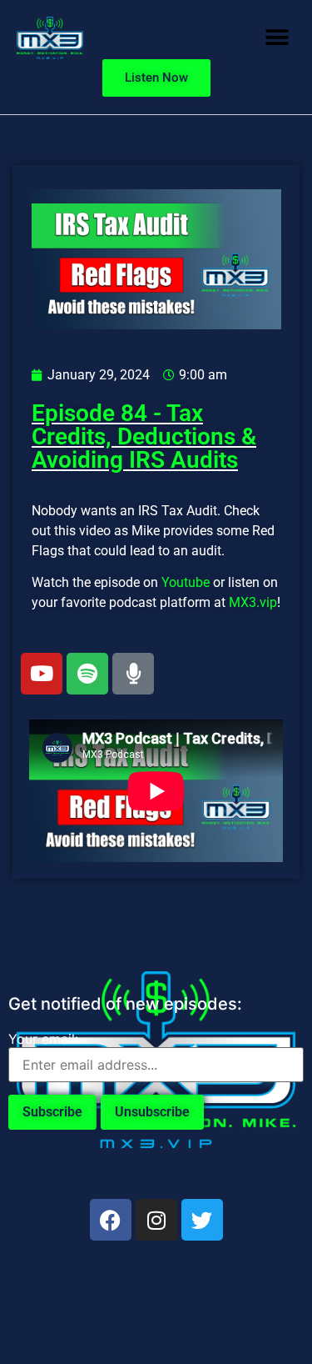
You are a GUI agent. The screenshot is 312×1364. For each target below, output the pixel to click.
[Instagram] (156, 1220)
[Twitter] (202, 1220)
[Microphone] (133, 674)
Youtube (185, 582)
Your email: (43, 1039)
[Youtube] (41, 674)
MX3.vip (253, 602)
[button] (276, 38)
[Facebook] (110, 1220)
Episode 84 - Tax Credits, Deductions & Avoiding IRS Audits (144, 436)
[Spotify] (87, 674)
